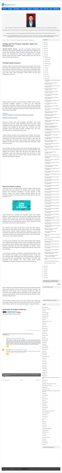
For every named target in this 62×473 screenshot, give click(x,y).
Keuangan (44, 340)
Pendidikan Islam (45, 321)
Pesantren (44, 335)
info (43, 310)
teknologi (44, 328)
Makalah (43, 387)
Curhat (43, 368)
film (43, 337)
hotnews (43, 372)
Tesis (43, 365)
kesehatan (44, 316)
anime (43, 418)
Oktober (46, 61)
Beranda (21, 380)
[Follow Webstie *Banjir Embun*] (11, 312)
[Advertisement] (21, 88)
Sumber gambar (24, 211)
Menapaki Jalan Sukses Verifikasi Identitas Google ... (50, 89)
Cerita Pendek (45, 356)
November (47, 59)
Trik (43, 319)
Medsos (43, 333)
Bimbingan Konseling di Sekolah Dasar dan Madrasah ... (51, 118)
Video (43, 370)
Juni (45, 69)
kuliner (43, 354)
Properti (43, 317)
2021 (45, 52)
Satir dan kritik (45, 412)
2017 (45, 268)
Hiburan (43, 326)
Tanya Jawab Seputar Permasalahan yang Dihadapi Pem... (51, 166)
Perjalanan (44, 330)
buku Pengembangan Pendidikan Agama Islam (51, 377)
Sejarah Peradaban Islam (47, 411)
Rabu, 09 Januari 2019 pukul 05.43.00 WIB (17, 338)
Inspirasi (43, 363)
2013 (45, 275)
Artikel (43, 351)
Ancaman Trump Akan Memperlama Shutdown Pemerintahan (51, 256)
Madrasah (44, 398)
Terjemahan (44, 442)
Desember (47, 57)
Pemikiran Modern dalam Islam (48, 383)
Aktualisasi (44, 307)
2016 (45, 269)
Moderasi (44, 421)
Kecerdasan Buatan (46, 385)
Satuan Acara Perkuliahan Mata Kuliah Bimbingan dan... (51, 241)
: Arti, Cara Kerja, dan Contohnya (27, 50)
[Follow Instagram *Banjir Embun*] (16, 312)
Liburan (43, 426)
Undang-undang (45, 437)
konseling (44, 314)
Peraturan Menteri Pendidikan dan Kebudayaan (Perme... (50, 124)
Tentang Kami (41, 35)
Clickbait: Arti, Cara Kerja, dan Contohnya (52, 237)
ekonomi (43, 405)
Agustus (46, 65)
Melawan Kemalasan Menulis (10, 117)
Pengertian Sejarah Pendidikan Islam (51, 154)
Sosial (43, 344)
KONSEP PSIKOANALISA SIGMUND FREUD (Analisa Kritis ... (51, 253)
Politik (43, 409)
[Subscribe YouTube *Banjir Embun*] (19, 312)
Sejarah (43, 375)
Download (44, 407)
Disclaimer (22, 35)
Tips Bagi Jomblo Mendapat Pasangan (51, 261)
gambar (43, 425)
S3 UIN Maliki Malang (46, 428)
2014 (45, 273)
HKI (43, 419)
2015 (45, 271)
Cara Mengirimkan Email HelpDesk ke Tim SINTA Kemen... (51, 129)
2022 (45, 50)
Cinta (43, 323)
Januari (46, 78)
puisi (43, 324)
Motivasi (43, 352)
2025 (45, 44)
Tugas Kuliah (44, 430)
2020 (45, 54)
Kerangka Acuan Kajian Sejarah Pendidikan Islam (50, 152)
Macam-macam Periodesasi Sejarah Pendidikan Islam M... (51, 147)
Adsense (44, 349)
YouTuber (44, 414)
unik (43, 359)
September (47, 63)
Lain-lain (43, 435)
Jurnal (43, 433)
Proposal (44, 440)
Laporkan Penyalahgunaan (48, 447)
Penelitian (44, 402)
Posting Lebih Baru (6, 380)
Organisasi (44, 395)
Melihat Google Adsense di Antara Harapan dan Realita (50, 141)
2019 (45, 56)
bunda (43, 342)
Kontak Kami (35, 35)
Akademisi (44, 338)
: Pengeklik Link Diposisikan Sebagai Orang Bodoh (18, 115)
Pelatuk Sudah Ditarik (48, 239)
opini (43, 400)
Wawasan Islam (45, 309)
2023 (45, 48)
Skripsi (43, 361)
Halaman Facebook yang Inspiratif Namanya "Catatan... (50, 229)
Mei (45, 70)
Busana (43, 439)
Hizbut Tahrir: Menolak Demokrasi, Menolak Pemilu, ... (51, 83)
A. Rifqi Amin (44, 432)
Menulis (43, 358)
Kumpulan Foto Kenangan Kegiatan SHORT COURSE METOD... (51, 127)
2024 (45, 46)
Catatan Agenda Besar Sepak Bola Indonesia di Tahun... (51, 112)
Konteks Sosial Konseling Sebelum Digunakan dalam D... (51, 115)
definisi (43, 331)
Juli (45, 67)
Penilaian (44, 416)
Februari (46, 76)
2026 (45, 42)
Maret (46, 74)
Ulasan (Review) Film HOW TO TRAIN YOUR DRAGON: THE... (51, 218)
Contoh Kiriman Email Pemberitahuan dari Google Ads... (51, 95)
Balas (7, 346)
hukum (43, 444)
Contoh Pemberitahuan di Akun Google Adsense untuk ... (51, 86)
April (45, 72)
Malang (43, 366)
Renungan (44, 312)
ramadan (44, 380)
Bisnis (43, 381)
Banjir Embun (31, 330)
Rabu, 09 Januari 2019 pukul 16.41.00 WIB (19, 349)
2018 (45, 266)
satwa (43, 393)
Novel (43, 423)
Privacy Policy (29, 35)
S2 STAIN (44, 345)
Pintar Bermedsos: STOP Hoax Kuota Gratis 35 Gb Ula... (51, 101)
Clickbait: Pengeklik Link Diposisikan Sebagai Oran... (51, 135)
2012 (45, 277)
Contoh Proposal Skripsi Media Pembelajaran (50, 232)
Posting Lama (37, 380)
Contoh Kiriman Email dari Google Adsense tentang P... (50, 92)
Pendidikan (44, 347)
